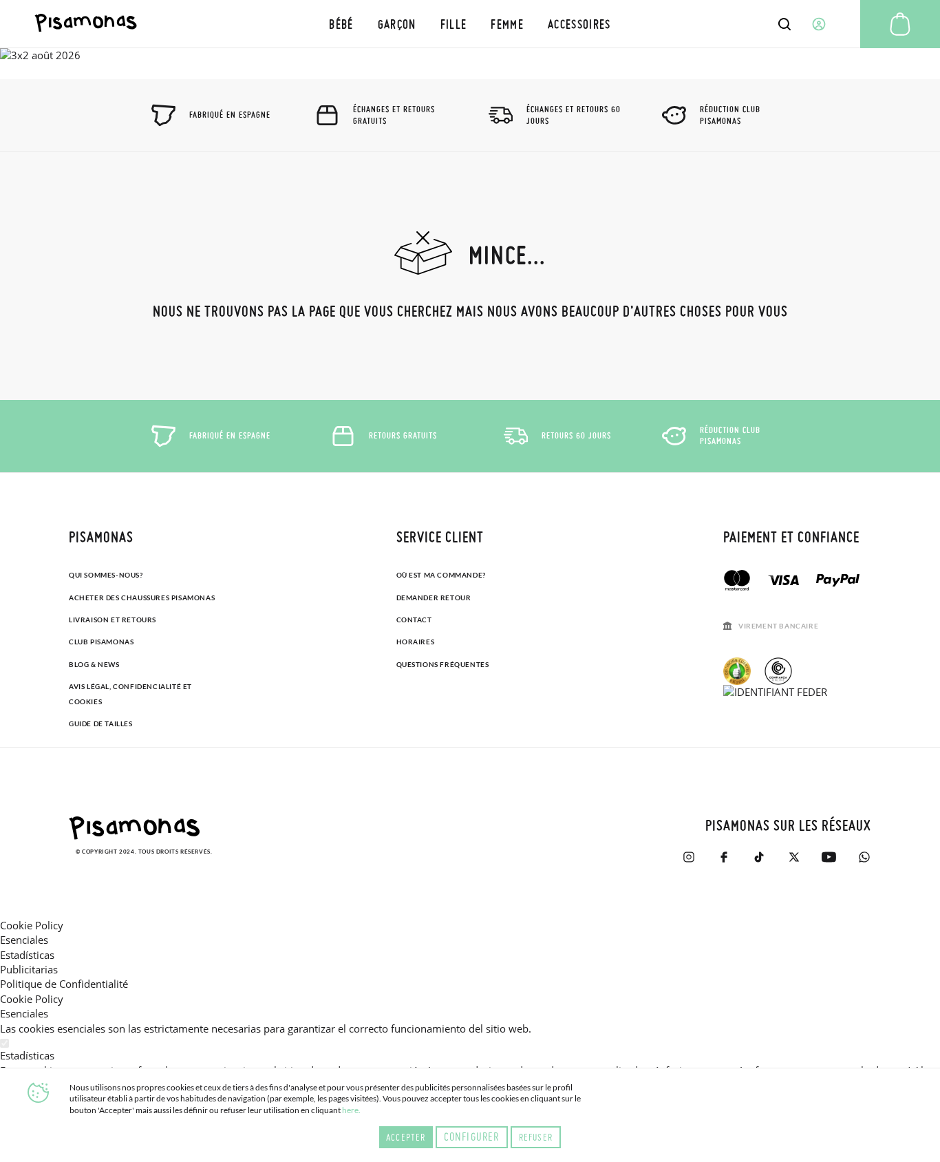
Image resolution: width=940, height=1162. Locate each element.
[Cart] (900, 24)
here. (351, 1110)
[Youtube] (829, 857)
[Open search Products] (784, 24)
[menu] (470, 23)
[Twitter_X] (794, 857)
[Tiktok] (758, 857)
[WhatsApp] (864, 857)
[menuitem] (341, 23)
